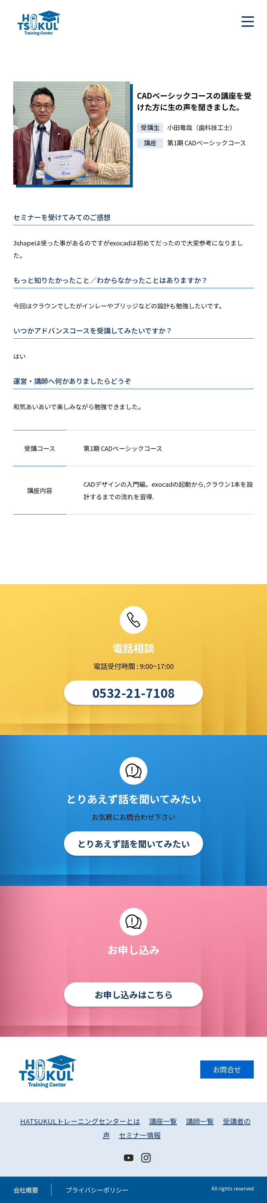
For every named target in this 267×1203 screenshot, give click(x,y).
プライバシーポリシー (97, 1189)
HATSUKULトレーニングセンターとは (80, 1121)
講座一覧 (163, 1121)
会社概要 (25, 1189)
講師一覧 (200, 1121)
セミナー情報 (140, 1135)
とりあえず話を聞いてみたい (133, 843)
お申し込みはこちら (134, 994)
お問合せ (227, 1069)
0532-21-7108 (133, 692)
